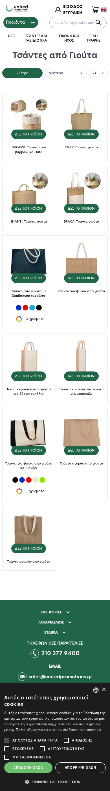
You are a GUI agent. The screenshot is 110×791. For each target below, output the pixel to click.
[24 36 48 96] (98, 72)
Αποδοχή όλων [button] (28, 767)
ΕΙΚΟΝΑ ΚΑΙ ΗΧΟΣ (69, 38)
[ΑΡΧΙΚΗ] (17, 8)
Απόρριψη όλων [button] (80, 767)
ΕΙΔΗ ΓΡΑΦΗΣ (93, 38)
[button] (55, 782)
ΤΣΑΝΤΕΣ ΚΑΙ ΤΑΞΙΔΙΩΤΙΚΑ (36, 38)
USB (11, 35)
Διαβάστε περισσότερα (82, 729)
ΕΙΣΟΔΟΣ (72, 6)
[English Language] (104, 9)
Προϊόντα (15, 22)
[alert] (55, 737)
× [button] (104, 690)
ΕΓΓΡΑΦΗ (72, 12)
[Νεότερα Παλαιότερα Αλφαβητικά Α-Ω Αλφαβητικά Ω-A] (66, 72)
